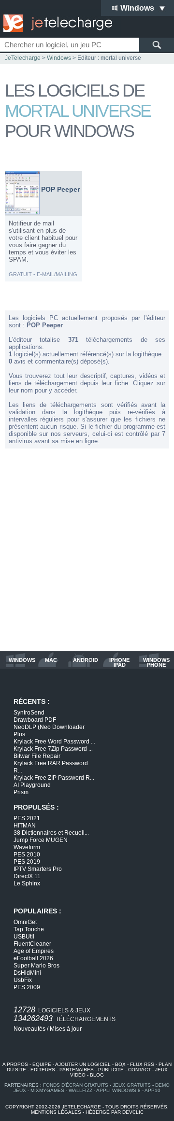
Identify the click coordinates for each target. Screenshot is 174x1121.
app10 (152, 1090)
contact (139, 1069)
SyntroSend (29, 712)
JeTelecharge (23, 58)
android (85, 660)
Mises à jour (66, 1028)
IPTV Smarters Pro (38, 869)
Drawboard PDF (35, 719)
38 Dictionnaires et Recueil (51, 832)
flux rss (142, 1064)
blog (97, 1075)
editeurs (42, 1069)
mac (51, 660)
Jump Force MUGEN (41, 840)
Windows (59, 58)
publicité (111, 1069)
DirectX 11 (27, 876)
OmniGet (25, 922)
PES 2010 (27, 854)
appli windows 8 (118, 1090)
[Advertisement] (87, 550)
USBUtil (24, 936)
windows (22, 660)
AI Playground (32, 785)
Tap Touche (29, 929)
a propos (15, 1064)
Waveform (27, 847)
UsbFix (23, 980)
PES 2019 (27, 861)
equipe (41, 1064)
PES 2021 (27, 818)
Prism (21, 792)
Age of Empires (34, 951)
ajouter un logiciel (83, 1064)
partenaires (76, 1069)
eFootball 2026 (33, 958)
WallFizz (80, 1090)
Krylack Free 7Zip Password (53, 748)
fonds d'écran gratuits (75, 1085)
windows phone (156, 662)
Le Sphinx (27, 883)
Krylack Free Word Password (54, 741)
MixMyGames (47, 1090)
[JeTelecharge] (55, 23)
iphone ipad (119, 662)
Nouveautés (29, 1028)
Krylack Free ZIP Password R (54, 777)
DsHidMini (27, 972)
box (120, 1064)
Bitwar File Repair (37, 756)
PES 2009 (27, 987)
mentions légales (56, 1112)
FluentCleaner (32, 943)
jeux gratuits (132, 1085)
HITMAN (25, 825)
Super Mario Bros (36, 965)
